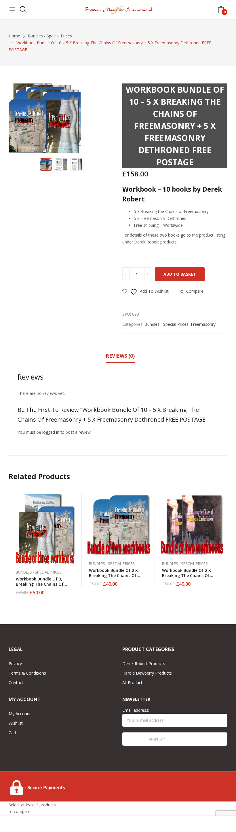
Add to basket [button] (74, 589)
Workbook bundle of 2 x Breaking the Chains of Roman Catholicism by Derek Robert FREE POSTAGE (191, 578)
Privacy (15, 663)
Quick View (74, 499)
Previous (16, 119)
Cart (12, 732)
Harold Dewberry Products (147, 673)
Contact (16, 682)
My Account (20, 713)
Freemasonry (203, 324)
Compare (74, 525)
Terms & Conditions (27, 673)
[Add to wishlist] (74, 512)
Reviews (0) (120, 356)
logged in (50, 432)
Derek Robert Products (143, 663)
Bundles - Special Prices (166, 324)
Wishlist (16, 723)
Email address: (135, 710)
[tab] (120, 357)
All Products (133, 682)
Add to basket (179, 274)
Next (106, 119)
